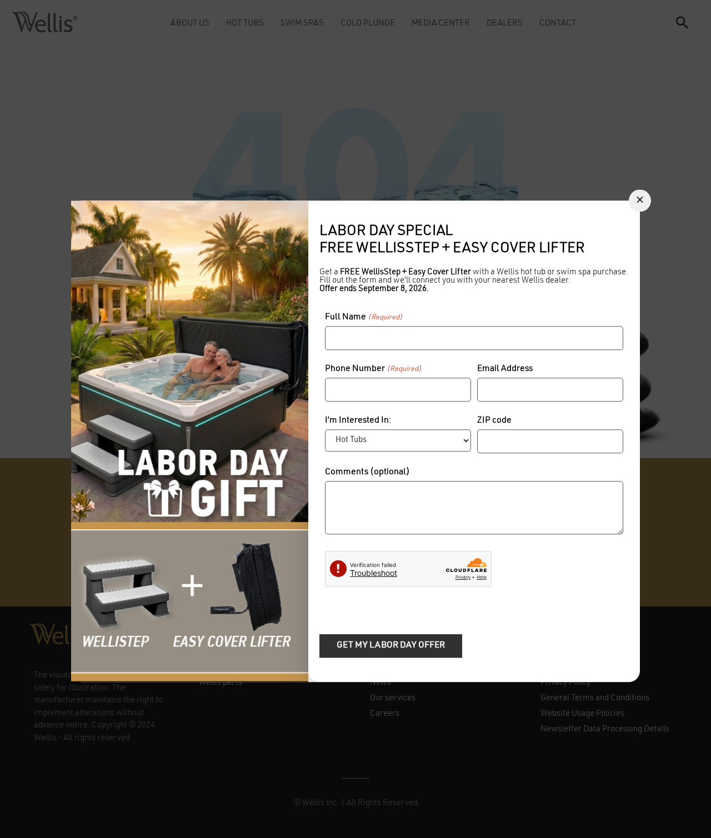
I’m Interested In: (358, 420)
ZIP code (494, 420)
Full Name (364, 317)
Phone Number (373, 368)
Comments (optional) (367, 472)
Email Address (505, 368)
